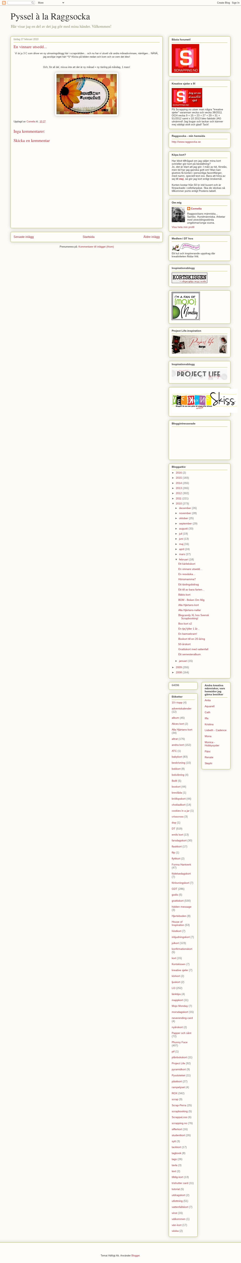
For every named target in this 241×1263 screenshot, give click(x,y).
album (175, 717)
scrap (175, 1099)
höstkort (176, 930)
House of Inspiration (178, 923)
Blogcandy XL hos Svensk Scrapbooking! (193, 617)
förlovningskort (180, 882)
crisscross (178, 816)
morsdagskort (180, 1011)
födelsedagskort (181, 873)
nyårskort (177, 1027)
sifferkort (177, 1129)
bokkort (176, 768)
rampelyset (178, 1087)
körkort (176, 975)
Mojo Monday (180, 1005)
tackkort (176, 1147)
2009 (179, 667)
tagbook (176, 1153)
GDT (174, 888)
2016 (179, 472)
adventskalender (181, 708)
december (185, 508)
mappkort (177, 1000)
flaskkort (177, 846)
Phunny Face (180, 1042)
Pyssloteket (178, 1075)
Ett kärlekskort (186, 563)
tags (174, 1159)
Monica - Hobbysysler (212, 744)
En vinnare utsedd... (190, 569)
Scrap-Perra (179, 1105)
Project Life (178, 1063)
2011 (179, 498)
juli (181, 533)
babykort (177, 756)
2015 (179, 477)
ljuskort (176, 981)
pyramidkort (179, 1069)
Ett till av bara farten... (191, 589)
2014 (179, 482)
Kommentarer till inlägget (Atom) (96, 246)
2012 (179, 493)
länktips (176, 994)
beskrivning (178, 762)
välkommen (178, 1218)
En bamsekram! (187, 633)
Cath (207, 712)
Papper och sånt (181, 1032)
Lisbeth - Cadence (216, 730)
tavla (174, 1165)
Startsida (89, 236)
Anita (208, 700)
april (182, 549)
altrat (175, 738)
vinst (174, 1212)
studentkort (178, 1135)
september (186, 523)
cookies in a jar (181, 810)
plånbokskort (179, 1057)
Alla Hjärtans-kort (188, 604)
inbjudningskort (181, 936)
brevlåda (177, 792)
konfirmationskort (182, 948)
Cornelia (196, 208)
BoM (174, 780)
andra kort (178, 744)
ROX (174, 1093)
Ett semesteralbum (189, 654)
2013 (179, 488)
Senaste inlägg (24, 236)
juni (181, 538)
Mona (208, 736)
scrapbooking (180, 1111)
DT (173, 828)
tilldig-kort (177, 1176)
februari (184, 559)
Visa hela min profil (183, 227)
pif (173, 1051)
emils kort (177, 834)
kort (174, 958)
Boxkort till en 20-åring (191, 638)
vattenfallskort (180, 1206)
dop (174, 822)
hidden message (181, 906)
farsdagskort (179, 840)
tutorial (176, 1189)
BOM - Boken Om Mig (191, 599)
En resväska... (186, 574)
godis (175, 894)
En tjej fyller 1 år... (189, 628)
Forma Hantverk (181, 864)
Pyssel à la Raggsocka (50, 16)
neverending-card (182, 1017)
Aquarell (209, 706)
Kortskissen (178, 964)
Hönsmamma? (187, 579)
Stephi (208, 763)
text (174, 1171)
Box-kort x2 (185, 623)
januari (183, 660)
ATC (174, 750)
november (185, 513)
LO (173, 988)
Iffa (206, 718)
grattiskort (178, 900)
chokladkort (178, 804)
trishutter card (180, 1183)
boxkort (176, 786)
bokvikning (178, 774)
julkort (175, 943)
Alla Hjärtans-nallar (189, 610)
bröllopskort (179, 798)
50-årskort (184, 644)
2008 (179, 672)
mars (182, 554)
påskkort (177, 1081)
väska (175, 1230)
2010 (179, 503)
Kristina (209, 724)
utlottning (177, 1200)
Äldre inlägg (151, 236)
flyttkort (176, 858)
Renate (209, 757)
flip (173, 852)
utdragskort (178, 1195)
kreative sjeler (180, 970)
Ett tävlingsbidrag (188, 584)
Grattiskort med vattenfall (193, 649)
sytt (174, 1141)
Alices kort (178, 723)
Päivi (207, 751)
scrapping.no (179, 1123)
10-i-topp (177, 702)
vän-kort (177, 1224)
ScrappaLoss (179, 1117)
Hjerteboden (179, 915)
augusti (183, 528)
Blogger (135, 1255)
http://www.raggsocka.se (186, 141)
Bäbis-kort (184, 594)
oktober (184, 518)
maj (181, 543)
